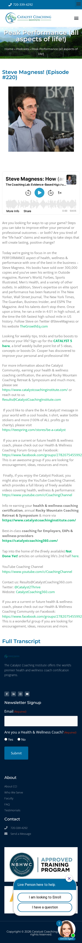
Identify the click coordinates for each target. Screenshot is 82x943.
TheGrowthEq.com (34, 326)
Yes (10, 739)
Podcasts (22, 49)
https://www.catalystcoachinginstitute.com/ (35, 390)
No (23, 739)
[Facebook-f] (6, 694)
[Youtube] (27, 694)
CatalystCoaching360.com (35, 592)
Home (9, 49)
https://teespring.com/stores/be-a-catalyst (34, 429)
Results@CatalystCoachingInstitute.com (31, 399)
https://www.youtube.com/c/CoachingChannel (37, 495)
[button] (78, 3)
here (75, 556)
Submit (16, 753)
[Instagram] (20, 694)
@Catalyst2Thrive (27, 587)
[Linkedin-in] (13, 694)
